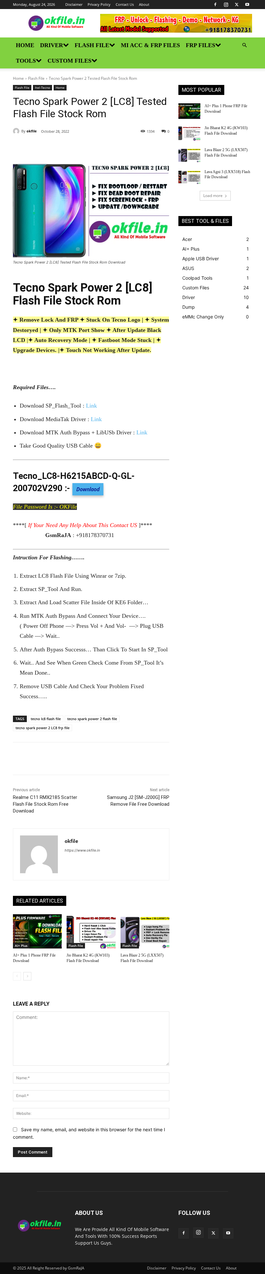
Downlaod (88, 489)
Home (25, 45)
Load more (213, 195)
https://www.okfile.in (82, 850)
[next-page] (27, 976)
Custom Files (69, 60)
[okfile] (17, 131)
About (144, 4)
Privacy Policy (99, 4)
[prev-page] (17, 976)
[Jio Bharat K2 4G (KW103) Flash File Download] (91, 931)
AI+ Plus (21, 945)
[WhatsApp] (87, 147)
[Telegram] (102, 147)
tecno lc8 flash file (46, 718)
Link (91, 405)
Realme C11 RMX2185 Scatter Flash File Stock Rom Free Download (45, 804)
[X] (236, 4)
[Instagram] (226, 4)
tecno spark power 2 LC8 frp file (42, 727)
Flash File (92, 45)
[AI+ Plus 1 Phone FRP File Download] (37, 931)
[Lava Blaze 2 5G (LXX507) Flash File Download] (145, 931)
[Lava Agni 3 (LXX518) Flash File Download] (189, 177)
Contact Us (125, 4)
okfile (31, 131)
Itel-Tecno (42, 87)
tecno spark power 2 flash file (92, 718)
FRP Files (200, 45)
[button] (244, 45)
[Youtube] (247, 4)
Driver (51, 45)
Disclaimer (73, 4)
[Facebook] (215, 4)
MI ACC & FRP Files (150, 45)
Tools (26, 60)
